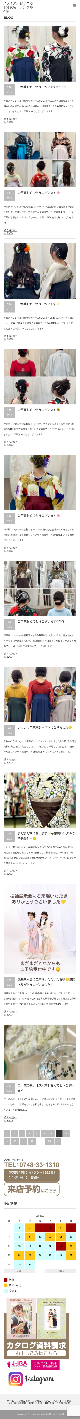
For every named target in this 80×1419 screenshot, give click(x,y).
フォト (56, 1401)
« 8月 (19, 1271)
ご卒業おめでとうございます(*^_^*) (41, 86)
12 (32, 1141)
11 (24, 1141)
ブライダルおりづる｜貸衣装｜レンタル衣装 (45, 1414)
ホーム (10, 1401)
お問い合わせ (35, 1403)
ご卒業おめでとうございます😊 (39, 409)
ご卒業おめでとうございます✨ (39, 303)
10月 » (61, 1271)
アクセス (66, 1401)
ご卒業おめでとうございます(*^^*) (41, 621)
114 (49, 1141)
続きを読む (10, 119)
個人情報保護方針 (17, 1403)
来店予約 (49, 1403)
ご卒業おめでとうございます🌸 (39, 192)
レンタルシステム (41, 1401)
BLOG (10, 122)
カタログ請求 (63, 1403)
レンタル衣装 (23, 1401)
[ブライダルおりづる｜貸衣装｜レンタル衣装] (19, 7)
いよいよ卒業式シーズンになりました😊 (45, 727)
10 (15, 1141)
